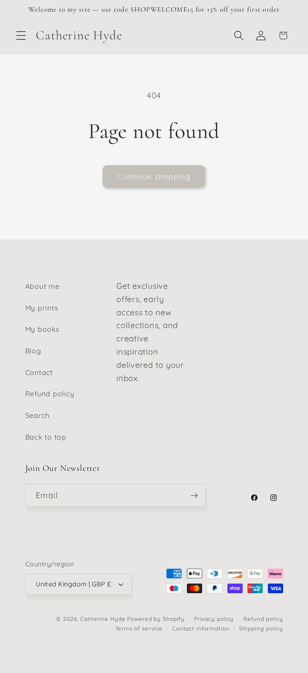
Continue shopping (153, 176)
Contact (39, 372)
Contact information (201, 628)
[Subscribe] (194, 495)
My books (42, 328)
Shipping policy (261, 628)
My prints (41, 307)
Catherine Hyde (102, 618)
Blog (33, 350)
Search (37, 415)
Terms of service (138, 628)
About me (42, 286)
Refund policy (50, 393)
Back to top (46, 436)
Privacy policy (214, 618)
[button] (21, 35)
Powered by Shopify (155, 618)
